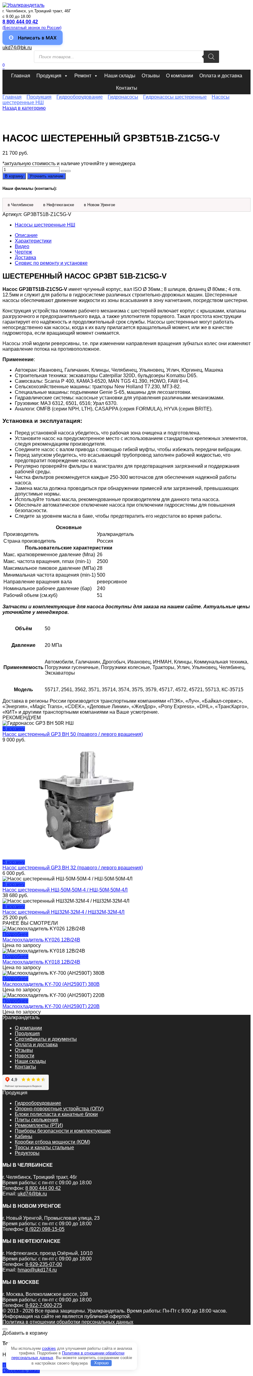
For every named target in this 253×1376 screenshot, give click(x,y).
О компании (179, 75)
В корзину (14, 176)
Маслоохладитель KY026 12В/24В (41, 939)
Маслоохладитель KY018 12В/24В (41, 962)
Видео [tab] (22, 246)
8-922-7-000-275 (43, 1305)
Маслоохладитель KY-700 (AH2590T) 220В (51, 1006)
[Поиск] (211, 57)
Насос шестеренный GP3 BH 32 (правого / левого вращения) (72, 867)
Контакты (126, 88)
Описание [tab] (26, 235)
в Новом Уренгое (99, 204)
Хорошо (101, 1363)
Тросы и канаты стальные (44, 1147)
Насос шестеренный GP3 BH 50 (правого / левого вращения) (72, 734)
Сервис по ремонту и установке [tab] (51, 263)
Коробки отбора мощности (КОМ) (52, 1142)
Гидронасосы (123, 97)
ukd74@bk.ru (17, 47)
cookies (49, 1348)
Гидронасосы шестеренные (175, 97)
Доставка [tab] (25, 257)
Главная (20, 75)
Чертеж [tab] (23, 252)
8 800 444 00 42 (43, 1188)
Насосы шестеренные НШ (45, 224)
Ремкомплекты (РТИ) (39, 1125)
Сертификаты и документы (46, 1039)
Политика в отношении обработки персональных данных (67, 1322)
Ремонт (82, 75)
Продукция (48, 75)
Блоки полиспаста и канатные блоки (56, 1114)
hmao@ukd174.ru (37, 1269)
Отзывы (151, 75)
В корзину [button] (13, 728)
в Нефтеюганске (58, 204)
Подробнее (15, 934)
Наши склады (119, 75)
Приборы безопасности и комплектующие (63, 1130)
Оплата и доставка (220, 75)
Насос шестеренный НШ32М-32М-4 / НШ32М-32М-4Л (63, 912)
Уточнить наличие (46, 176)
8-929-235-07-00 (43, 1264)
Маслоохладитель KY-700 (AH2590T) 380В (51, 984)
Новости (24, 1055)
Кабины (23, 1136)
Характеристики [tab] (33, 240)
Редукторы (27, 1153)
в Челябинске (20, 204)
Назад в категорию (24, 108)
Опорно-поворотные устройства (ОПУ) (59, 1108)
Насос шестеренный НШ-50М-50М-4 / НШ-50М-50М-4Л (65, 889)
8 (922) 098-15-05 (44, 1229)
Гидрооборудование (79, 97)
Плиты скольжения (36, 1119)
